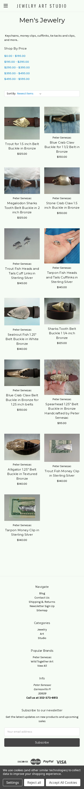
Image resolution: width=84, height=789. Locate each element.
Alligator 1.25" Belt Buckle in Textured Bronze (22, 473)
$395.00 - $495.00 (17, 73)
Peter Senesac (42, 657)
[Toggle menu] (5, 5)
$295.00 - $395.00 (17, 67)
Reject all (34, 782)
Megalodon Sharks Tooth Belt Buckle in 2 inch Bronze (22, 207)
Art (42, 634)
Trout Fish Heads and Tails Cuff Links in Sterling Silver (22, 273)
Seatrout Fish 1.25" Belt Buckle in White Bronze (22, 339)
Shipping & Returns (42, 602)
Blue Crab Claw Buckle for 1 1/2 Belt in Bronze (62, 147)
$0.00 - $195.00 (14, 56)
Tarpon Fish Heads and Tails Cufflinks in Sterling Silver (62, 277)
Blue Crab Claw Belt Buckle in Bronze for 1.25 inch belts (22, 399)
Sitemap (42, 610)
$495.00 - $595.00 (17, 79)
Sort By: (11, 93)
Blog (42, 593)
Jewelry (42, 629)
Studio (42, 638)
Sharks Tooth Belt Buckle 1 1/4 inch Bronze (62, 333)
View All (42, 665)
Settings (12, 782)
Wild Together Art (42, 661)
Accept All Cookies (63, 782)
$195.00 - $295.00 (16, 61)
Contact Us (42, 597)
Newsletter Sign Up (42, 606)
